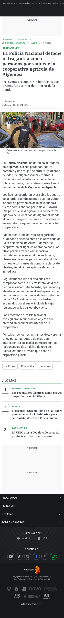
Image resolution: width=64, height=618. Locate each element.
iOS (44, 538)
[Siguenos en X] (44, 556)
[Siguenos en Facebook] (36, 556)
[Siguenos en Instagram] (27, 556)
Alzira (34, 42)
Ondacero (7, 39)
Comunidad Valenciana (13, 42)
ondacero (45, 366)
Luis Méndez (9, 101)
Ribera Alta (27, 366)
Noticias (47, 42)
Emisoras (22, 39)
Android (26, 538)
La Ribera (10, 366)
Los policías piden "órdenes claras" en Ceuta (21, 3)
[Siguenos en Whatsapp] (53, 556)
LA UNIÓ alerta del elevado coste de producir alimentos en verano (35, 434)
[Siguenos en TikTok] (19, 556)
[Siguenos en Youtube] (10, 556)
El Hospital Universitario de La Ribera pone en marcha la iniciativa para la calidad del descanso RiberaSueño (37, 414)
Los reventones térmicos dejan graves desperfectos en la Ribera (37, 394)
